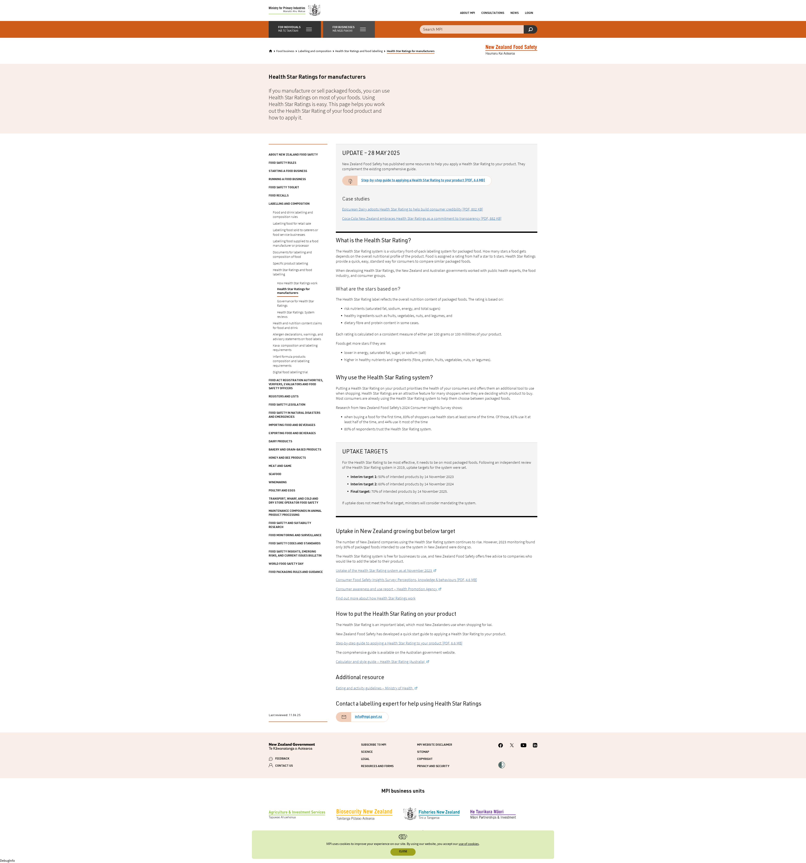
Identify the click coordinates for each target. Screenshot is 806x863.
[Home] (270, 51)
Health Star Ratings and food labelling (359, 51)
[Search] (530, 29)
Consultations (492, 13)
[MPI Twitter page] (511, 745)
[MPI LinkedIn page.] (535, 746)
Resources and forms (377, 766)
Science (367, 752)
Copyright (425, 759)
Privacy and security (433, 766)
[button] (295, 29)
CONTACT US (284, 766)
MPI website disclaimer (434, 745)
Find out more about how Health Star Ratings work (375, 598)
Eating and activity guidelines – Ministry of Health (375, 688)
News (514, 13)
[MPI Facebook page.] (500, 746)
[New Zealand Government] (292, 747)
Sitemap (423, 752)
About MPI (467, 13)
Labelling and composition (314, 51)
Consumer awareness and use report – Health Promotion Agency (387, 589)
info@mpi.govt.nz (368, 717)
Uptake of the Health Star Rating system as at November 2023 (384, 570)
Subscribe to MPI (373, 745)
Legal (365, 759)
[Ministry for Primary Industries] (295, 10)
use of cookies (469, 844)
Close (403, 851)
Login (529, 13)
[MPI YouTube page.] (523, 746)
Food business (285, 51)
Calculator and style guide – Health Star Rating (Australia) (381, 661)
